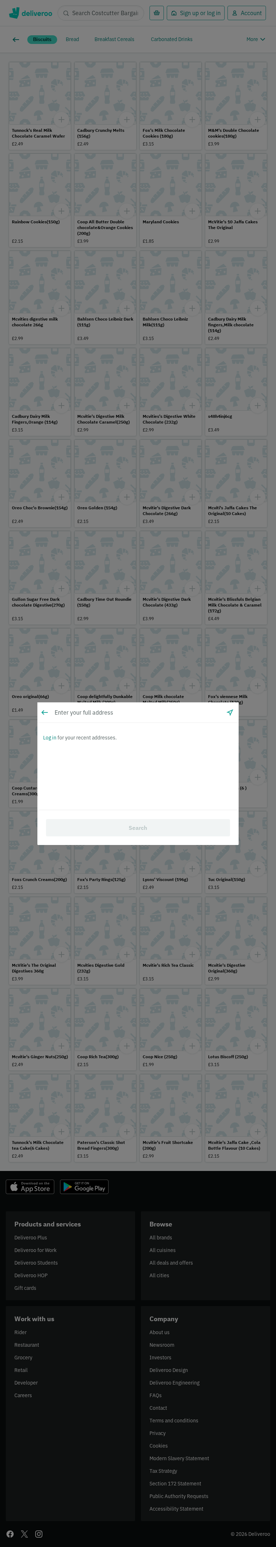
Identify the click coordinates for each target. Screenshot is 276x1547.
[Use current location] (230, 712)
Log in (49, 737)
